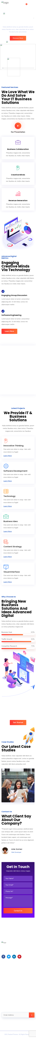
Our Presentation (18, 132)
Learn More (8, 456)
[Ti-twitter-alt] (9, 956)
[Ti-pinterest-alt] (19, 956)
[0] (25, 5)
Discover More (18, 38)
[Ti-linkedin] (14, 956)
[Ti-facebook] (3, 956)
